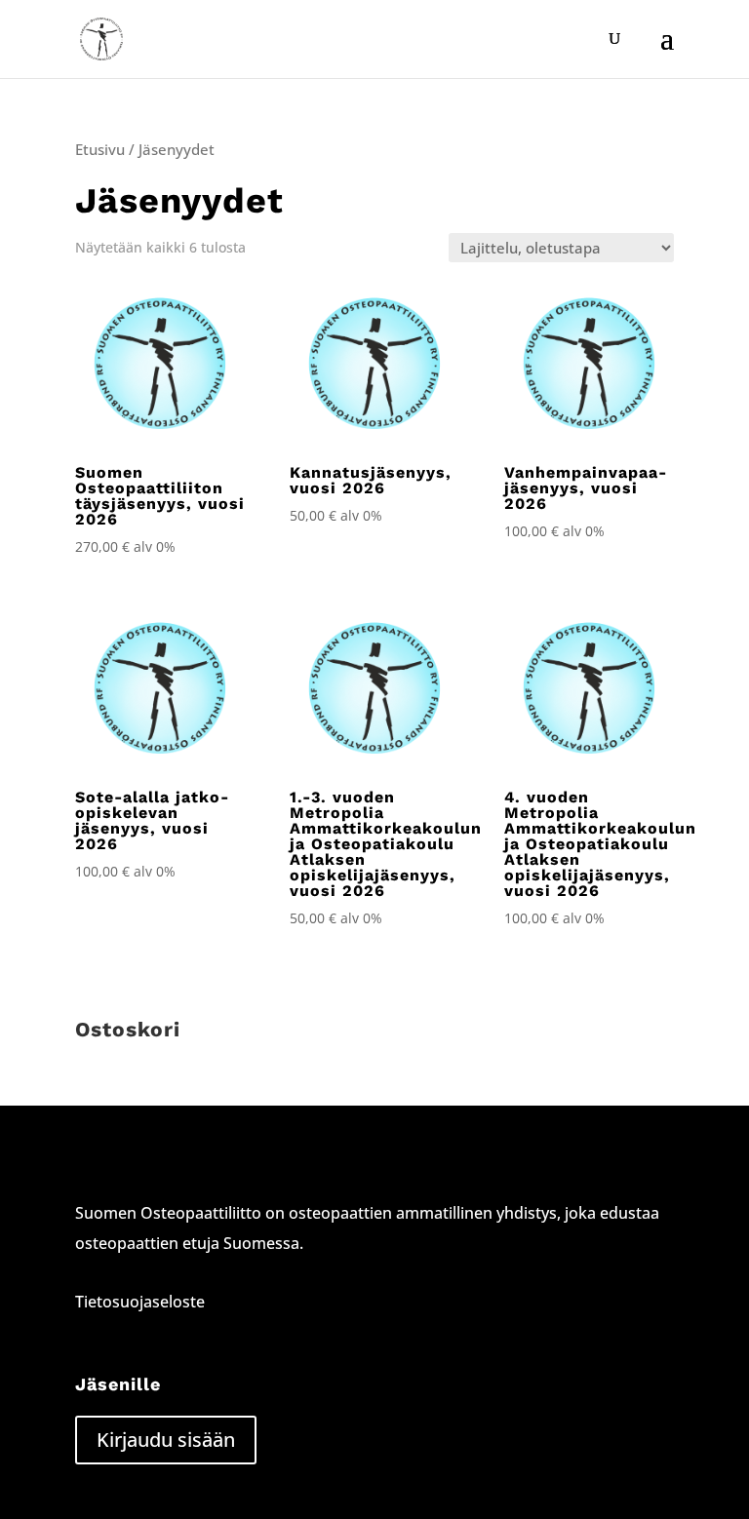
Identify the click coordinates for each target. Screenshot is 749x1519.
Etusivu (100, 149)
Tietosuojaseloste (140, 1301)
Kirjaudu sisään (166, 1439)
